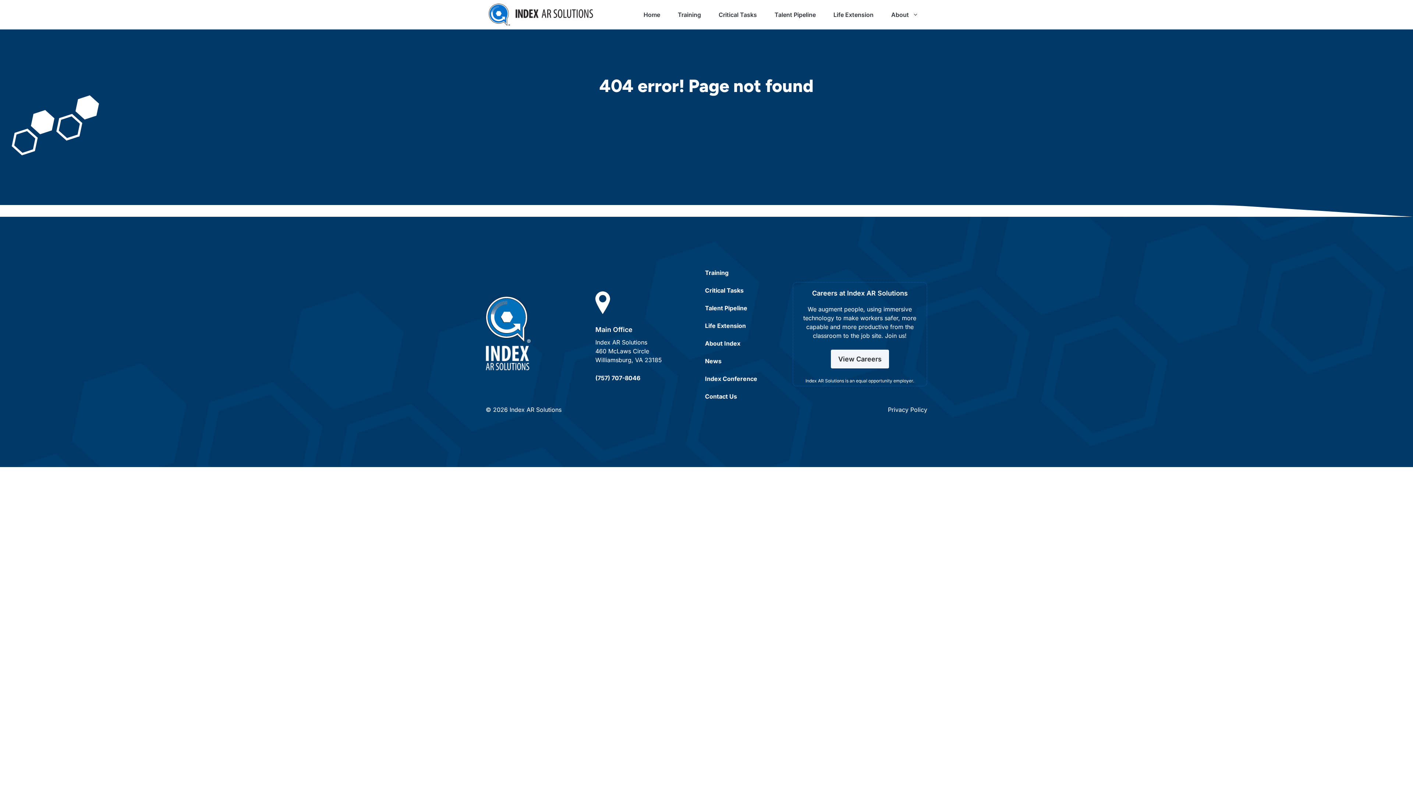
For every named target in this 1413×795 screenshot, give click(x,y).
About (900, 14)
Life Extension (853, 14)
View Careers (860, 359)
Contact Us (721, 396)
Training (689, 14)
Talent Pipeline (795, 14)
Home (652, 14)
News (713, 361)
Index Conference (731, 378)
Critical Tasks (738, 14)
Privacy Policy (907, 409)
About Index (722, 343)
